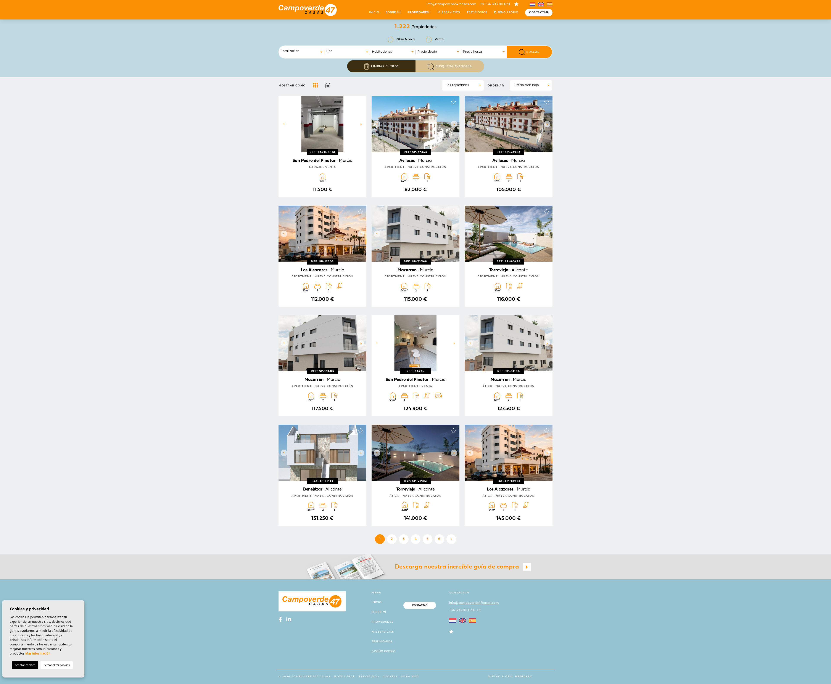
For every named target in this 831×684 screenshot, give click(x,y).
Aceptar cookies (25, 665)
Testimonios (477, 12)
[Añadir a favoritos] (360, 102)
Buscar (533, 52)
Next (362, 124)
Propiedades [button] (418, 12)
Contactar (538, 12)
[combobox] (301, 52)
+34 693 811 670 (495, 4)
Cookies (390, 676)
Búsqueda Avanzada (453, 66)
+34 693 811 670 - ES (465, 610)
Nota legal (344, 676)
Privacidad (369, 676)
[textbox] (302, 51)
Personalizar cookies (56, 665)
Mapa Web (410, 676)
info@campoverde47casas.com (451, 4)
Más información (37, 653)
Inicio (374, 12)
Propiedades (382, 622)
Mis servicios (449, 12)
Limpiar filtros (385, 66)
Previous (283, 124)
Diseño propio (506, 12)
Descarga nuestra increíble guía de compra (458, 567)
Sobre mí (393, 12)
